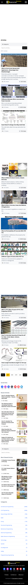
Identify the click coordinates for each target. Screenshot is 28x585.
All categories (5, 44)
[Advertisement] (14, 23)
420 (20, 375)
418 (12, 375)
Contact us (13, 574)
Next (25, 375)
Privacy (6, 574)
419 (16, 375)
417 (8, 375)
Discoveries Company (17, 578)
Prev (3, 375)
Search (25, 48)
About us (21, 574)
